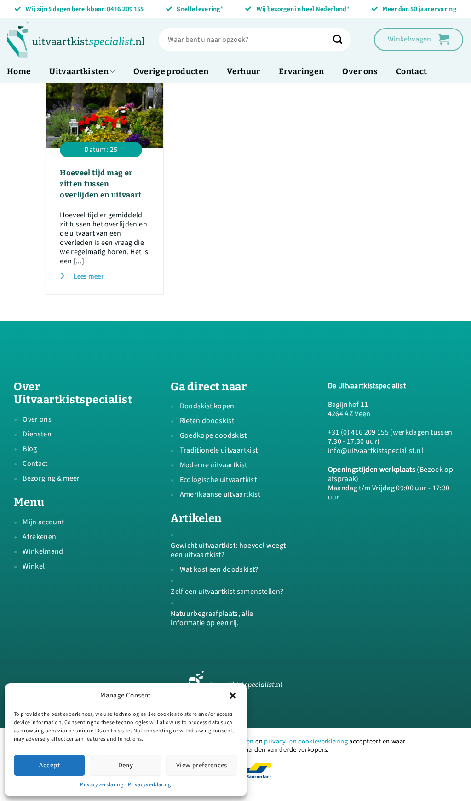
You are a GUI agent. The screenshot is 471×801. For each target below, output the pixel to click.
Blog (30, 449)
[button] (232, 695)
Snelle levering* (200, 9)
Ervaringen (301, 71)
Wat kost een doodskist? (219, 569)
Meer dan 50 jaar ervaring (419, 9)
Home (19, 71)
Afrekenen (39, 537)
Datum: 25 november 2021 (100, 151)
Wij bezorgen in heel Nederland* (303, 9)
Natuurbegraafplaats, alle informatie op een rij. (212, 618)
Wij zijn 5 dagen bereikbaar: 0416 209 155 (84, 9)
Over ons (360, 71)
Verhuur (243, 71)
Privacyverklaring (101, 785)
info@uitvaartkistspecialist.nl (375, 451)
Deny (125, 765)
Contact (411, 71)
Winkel (34, 566)
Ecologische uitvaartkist (218, 480)
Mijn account (43, 522)
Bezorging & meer (51, 478)
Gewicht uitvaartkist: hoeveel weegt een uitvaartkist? (228, 550)
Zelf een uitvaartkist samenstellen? (227, 591)
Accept (49, 765)
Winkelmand (43, 551)
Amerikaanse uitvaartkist (220, 494)
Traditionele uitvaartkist (219, 450)
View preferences (201, 765)
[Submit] (342, 39)
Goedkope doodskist (213, 435)
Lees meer (88, 276)
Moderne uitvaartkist (213, 465)
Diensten (37, 434)
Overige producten (171, 71)
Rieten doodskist (207, 421)
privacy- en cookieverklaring (306, 741)
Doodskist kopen (207, 406)
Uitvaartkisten (79, 71)
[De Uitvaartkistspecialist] (76, 39)
